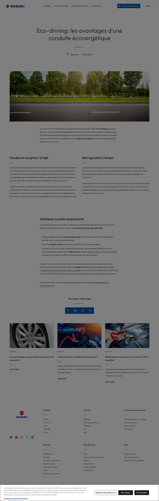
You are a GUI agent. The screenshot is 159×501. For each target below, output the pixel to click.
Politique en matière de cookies (16, 498)
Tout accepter (141, 492)
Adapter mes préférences (106, 492)
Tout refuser (125, 492)
